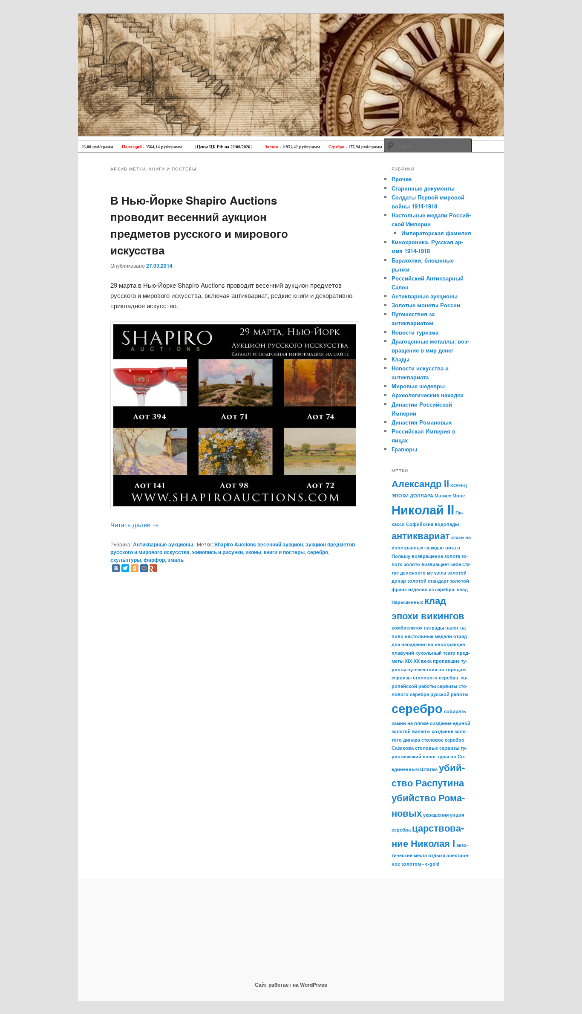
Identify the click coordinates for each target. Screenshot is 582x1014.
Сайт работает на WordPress (291, 984)
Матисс (443, 495)
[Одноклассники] (134, 568)
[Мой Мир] (144, 568)
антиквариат (421, 535)
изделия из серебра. (431, 589)
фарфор (154, 559)
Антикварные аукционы (163, 544)
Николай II (423, 509)
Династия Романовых (422, 422)
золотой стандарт (428, 581)
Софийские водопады (432, 524)
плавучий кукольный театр (423, 653)
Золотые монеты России (426, 305)
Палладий (114, 146)
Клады (400, 359)
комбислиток (407, 627)
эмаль (175, 559)
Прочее (402, 179)
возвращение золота (436, 556)
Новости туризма (415, 332)
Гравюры (404, 449)
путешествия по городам (436, 669)
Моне (458, 495)
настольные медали (428, 636)
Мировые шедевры (418, 386)
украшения (436, 815)
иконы (253, 552)
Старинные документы (423, 188)
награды (434, 627)
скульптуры (125, 559)
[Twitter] (125, 568)
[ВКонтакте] (116, 568)
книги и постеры (284, 552)
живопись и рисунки (217, 552)
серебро (317, 552)
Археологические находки (428, 395)
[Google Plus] (153, 568)
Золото (253, 146)
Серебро (318, 146)
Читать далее (134, 524)
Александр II (420, 483)
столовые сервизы (437, 748)
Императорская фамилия (436, 233)
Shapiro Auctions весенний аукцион (258, 544)
